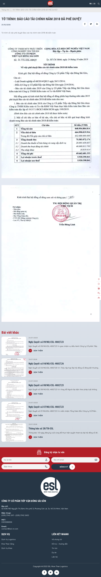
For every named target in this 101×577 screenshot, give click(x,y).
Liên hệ (55, 557)
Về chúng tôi (57, 539)
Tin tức (54, 548)
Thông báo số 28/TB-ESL (41, 428)
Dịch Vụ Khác (6, 548)
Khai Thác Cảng (7, 544)
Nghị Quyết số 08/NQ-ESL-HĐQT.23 (46, 385)
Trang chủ (5, 10)
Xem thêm (38, 351)
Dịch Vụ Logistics (8, 539)
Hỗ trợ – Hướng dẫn (60, 544)
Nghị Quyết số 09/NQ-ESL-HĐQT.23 (46, 341)
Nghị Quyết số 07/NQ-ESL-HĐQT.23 (46, 406)
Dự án (54, 552)
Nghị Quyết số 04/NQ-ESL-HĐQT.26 (46, 363)
